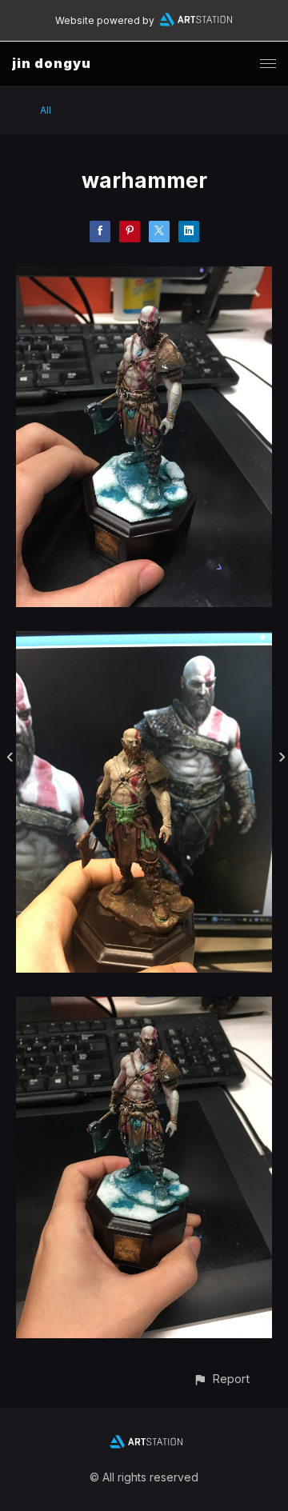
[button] (221, 1378)
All (45, 110)
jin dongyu (51, 63)
